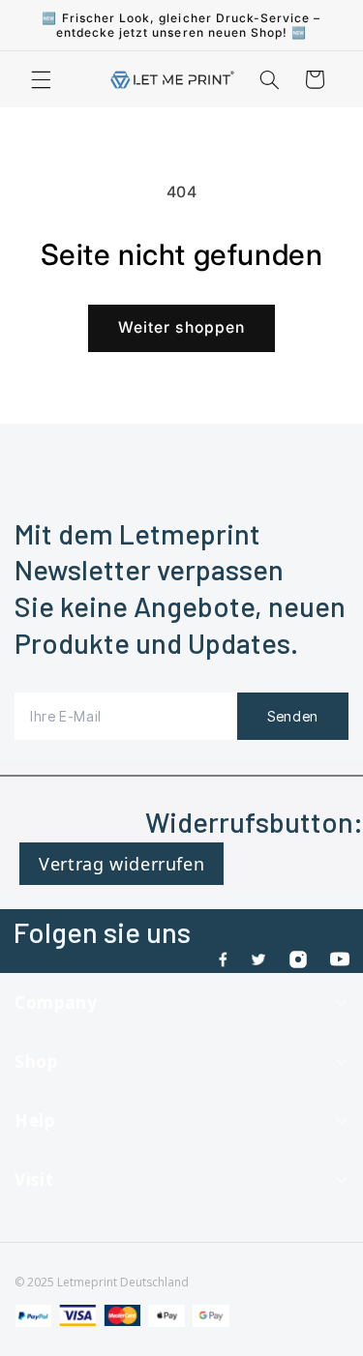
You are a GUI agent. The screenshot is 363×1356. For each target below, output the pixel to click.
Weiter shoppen (181, 327)
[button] (40, 79)
